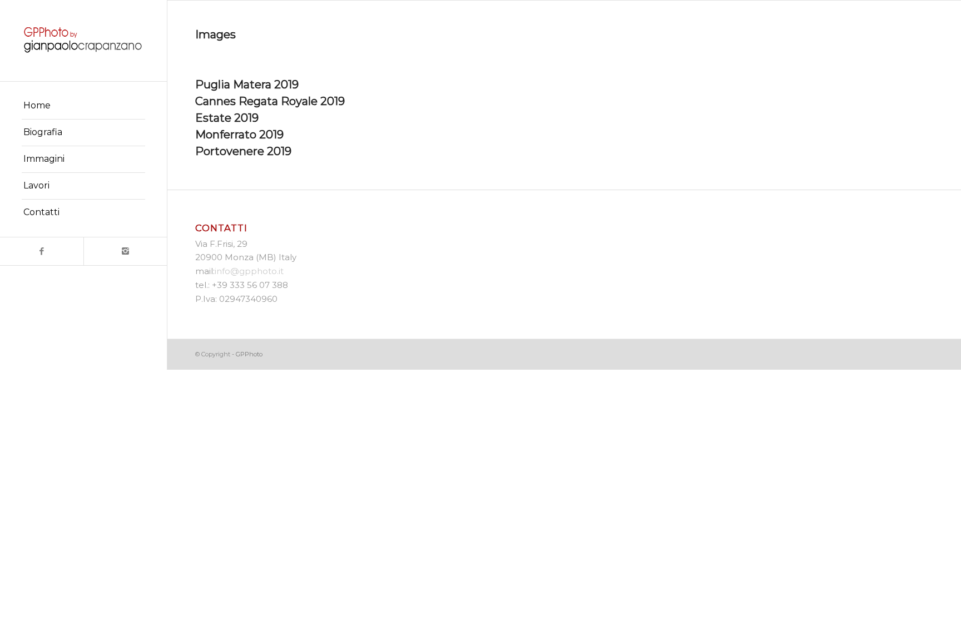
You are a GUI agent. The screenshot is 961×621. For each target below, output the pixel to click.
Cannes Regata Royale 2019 (270, 101)
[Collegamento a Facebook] (41, 251)
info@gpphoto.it (249, 271)
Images (215, 34)
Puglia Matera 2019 (247, 84)
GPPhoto (249, 354)
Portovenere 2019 (243, 151)
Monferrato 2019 (239, 134)
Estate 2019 (227, 118)
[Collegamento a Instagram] (125, 251)
